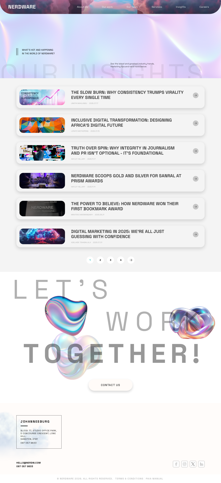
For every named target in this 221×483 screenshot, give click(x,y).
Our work (107, 6)
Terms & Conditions (129, 478)
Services (157, 6)
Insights (181, 6)
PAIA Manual (154, 478)
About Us (82, 6)
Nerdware (22, 6)
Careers (204, 6)
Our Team (132, 6)
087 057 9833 (29, 443)
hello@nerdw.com (28, 462)
